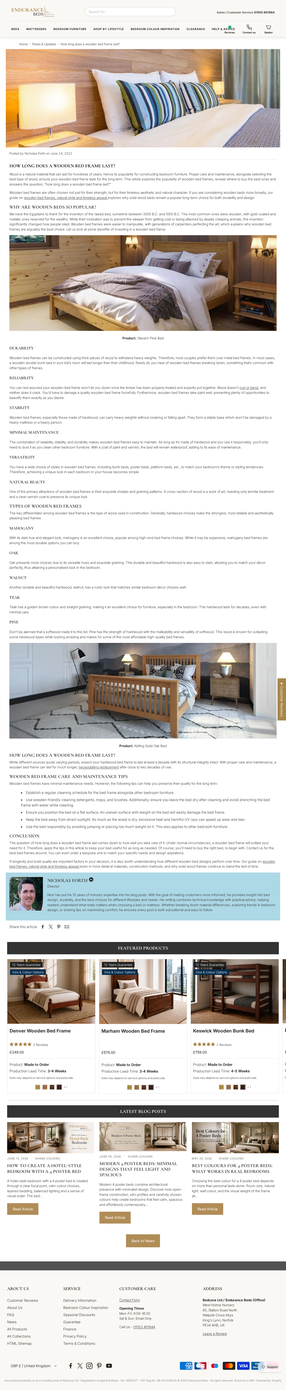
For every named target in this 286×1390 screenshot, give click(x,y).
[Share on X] (50, 927)
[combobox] (130, 11)
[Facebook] (70, 1366)
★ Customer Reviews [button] (282, 699)
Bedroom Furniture (69, 29)
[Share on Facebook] (42, 927)
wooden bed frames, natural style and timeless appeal (66, 198)
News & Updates (44, 44)
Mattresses (36, 29)
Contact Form (129, 1300)
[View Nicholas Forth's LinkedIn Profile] (91, 880)
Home (23, 44)
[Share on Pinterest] (59, 927)
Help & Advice (223, 29)
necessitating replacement (98, 767)
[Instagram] (89, 1366)
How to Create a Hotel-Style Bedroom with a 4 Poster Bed (44, 1168)
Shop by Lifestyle (108, 29)
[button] (31, 1289)
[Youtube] (109, 1366)
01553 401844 (246, 12)
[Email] (67, 927)
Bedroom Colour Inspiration (155, 29)
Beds (15, 29)
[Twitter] (80, 1365)
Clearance (196, 29)
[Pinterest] (99, 1366)
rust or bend (249, 388)
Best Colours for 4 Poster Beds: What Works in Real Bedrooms (232, 1168)
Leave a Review (215, 1334)
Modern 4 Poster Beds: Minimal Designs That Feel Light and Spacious (138, 1169)
